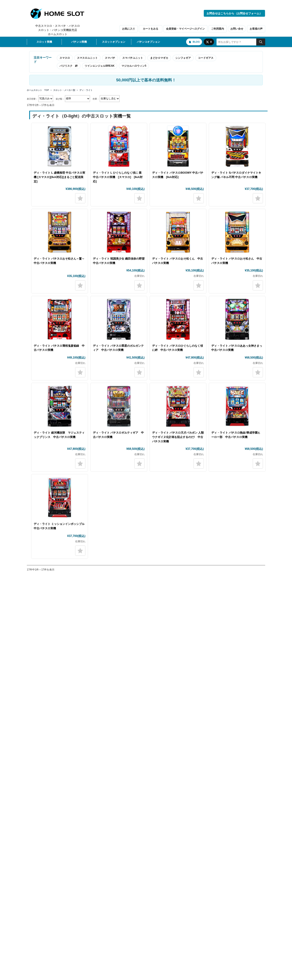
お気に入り (128, 28)
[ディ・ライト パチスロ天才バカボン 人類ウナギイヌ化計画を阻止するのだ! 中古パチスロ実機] (178, 406)
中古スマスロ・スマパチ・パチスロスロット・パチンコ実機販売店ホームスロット (57, 30)
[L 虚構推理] (59, 146)
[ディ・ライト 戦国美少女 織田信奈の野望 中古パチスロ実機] (119, 232)
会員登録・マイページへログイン (185, 28)
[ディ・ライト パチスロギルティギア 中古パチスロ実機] (119, 406)
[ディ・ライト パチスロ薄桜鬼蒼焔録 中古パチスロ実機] (59, 319)
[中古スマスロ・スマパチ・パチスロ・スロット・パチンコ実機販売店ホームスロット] (59, 13)
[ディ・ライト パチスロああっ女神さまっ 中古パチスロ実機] (237, 319)
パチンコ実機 (79, 41)
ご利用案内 (217, 28)
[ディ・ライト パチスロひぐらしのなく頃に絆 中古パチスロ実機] (178, 319)
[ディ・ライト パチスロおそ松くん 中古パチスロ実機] (178, 232)
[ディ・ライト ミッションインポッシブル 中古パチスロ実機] (59, 497)
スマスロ (65, 57)
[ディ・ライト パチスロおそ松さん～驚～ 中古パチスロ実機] (59, 232)
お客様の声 (256, 28)
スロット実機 (44, 41)
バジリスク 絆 (69, 65)
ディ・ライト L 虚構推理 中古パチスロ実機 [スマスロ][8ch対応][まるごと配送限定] (59, 177)
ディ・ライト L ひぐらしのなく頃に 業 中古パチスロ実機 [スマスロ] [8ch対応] (118, 177)
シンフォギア (183, 57)
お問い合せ (236, 28)
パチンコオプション (148, 41)
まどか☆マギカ (159, 57)
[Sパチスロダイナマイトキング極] (237, 146)
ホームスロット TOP (38, 90)
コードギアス (206, 57)
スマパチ (110, 57)
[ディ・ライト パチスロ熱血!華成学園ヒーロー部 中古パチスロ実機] (237, 406)
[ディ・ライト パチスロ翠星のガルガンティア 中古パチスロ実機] (119, 319)
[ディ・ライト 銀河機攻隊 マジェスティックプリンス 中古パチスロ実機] (59, 406)
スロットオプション (113, 41)
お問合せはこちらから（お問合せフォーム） (234, 13)
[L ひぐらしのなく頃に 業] (119, 146)
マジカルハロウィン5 (134, 65)
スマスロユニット (87, 57)
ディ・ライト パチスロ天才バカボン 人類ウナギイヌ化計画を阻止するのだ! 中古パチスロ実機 (178, 437)
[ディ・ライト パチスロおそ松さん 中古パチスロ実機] (237, 232)
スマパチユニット (132, 57)
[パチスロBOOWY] (178, 146)
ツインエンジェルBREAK (99, 65)
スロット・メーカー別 (64, 90)
